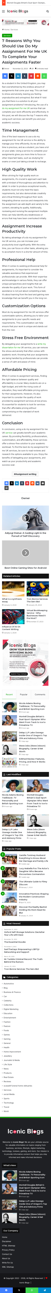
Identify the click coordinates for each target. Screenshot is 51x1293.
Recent (9, 694)
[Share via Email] (43, 483)
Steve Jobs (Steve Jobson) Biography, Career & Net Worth (32, 749)
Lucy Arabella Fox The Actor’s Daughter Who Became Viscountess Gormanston (34, 871)
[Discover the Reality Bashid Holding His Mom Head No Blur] (9, 911)
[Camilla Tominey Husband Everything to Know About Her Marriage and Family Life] (9, 859)
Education (8, 1013)
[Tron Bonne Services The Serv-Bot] (38, 588)
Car (5, 996)
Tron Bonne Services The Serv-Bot (37, 600)
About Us (6, 1258)
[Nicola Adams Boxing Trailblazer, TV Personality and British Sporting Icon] (9, 707)
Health (6, 1047)
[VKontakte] (37, 483)
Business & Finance (12, 992)
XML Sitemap (8, 1267)
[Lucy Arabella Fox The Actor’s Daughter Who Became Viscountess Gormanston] (9, 872)
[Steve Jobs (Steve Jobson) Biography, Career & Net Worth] (9, 749)
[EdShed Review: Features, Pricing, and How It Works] (9, 763)
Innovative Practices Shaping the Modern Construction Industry (34, 897)
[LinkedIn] (17, 483)
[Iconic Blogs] (18, 11)
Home (6, 29)
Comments (40, 694)
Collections (8, 1005)
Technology (9, 1103)
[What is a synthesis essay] (13, 588)
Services (14, 29)
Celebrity (8, 1001)
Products (8, 1073)
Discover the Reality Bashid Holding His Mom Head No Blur (33, 910)
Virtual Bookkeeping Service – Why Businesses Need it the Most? (37, 614)
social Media (9, 1094)
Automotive (9, 984)
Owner (6, 69)
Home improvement (12, 1052)
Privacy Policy (8, 1250)
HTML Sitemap (8, 1246)
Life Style (8, 1064)
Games (7, 1035)
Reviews (7, 1081)
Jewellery (8, 1056)
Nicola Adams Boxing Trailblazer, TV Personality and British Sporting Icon (32, 706)
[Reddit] (32, 483)
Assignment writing (25, 474)
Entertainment (10, 1018)
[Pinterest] (27, 483)
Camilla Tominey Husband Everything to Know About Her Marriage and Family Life (33, 858)
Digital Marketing (11, 1009)
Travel (6, 1107)
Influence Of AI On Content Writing (11, 628)
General (7, 1043)
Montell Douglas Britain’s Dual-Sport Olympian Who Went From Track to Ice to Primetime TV (37, 801)
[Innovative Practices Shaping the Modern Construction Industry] (9, 897)
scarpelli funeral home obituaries (18, 1086)
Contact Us (7, 1254)
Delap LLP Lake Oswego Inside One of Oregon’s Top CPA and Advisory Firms (33, 735)
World (6, 1111)
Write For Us (7, 1263)
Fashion (7, 1022)
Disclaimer (6, 1241)
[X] (12, 483)
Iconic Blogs (24, 1282)
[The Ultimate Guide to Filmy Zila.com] (9, 885)
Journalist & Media (12, 1060)
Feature (7, 1026)
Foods (6, 1030)
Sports (6, 1098)
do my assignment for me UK (16, 108)
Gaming (7, 1039)
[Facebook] (6, 483)
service (9, 432)
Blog (5, 988)
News (6, 1069)
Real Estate (9, 1077)
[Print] (6, 488)
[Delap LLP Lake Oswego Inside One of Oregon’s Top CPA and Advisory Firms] (9, 736)
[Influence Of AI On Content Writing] (13, 616)
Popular (23, 694)
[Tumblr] (22, 483)
